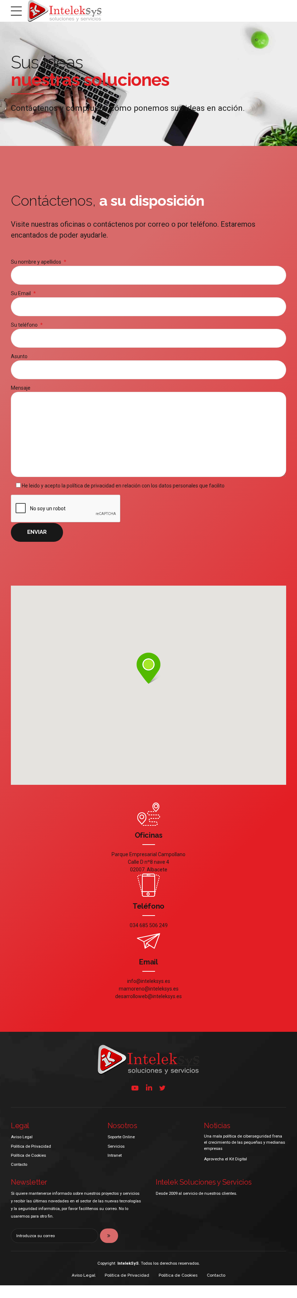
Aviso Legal (22, 1136)
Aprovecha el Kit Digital (225, 1158)
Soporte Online (121, 1136)
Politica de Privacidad (31, 1146)
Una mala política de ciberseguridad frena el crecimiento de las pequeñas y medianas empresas (244, 1142)
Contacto (19, 1164)
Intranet (115, 1155)
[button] (148, 668)
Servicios (116, 1146)
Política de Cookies (28, 1155)
